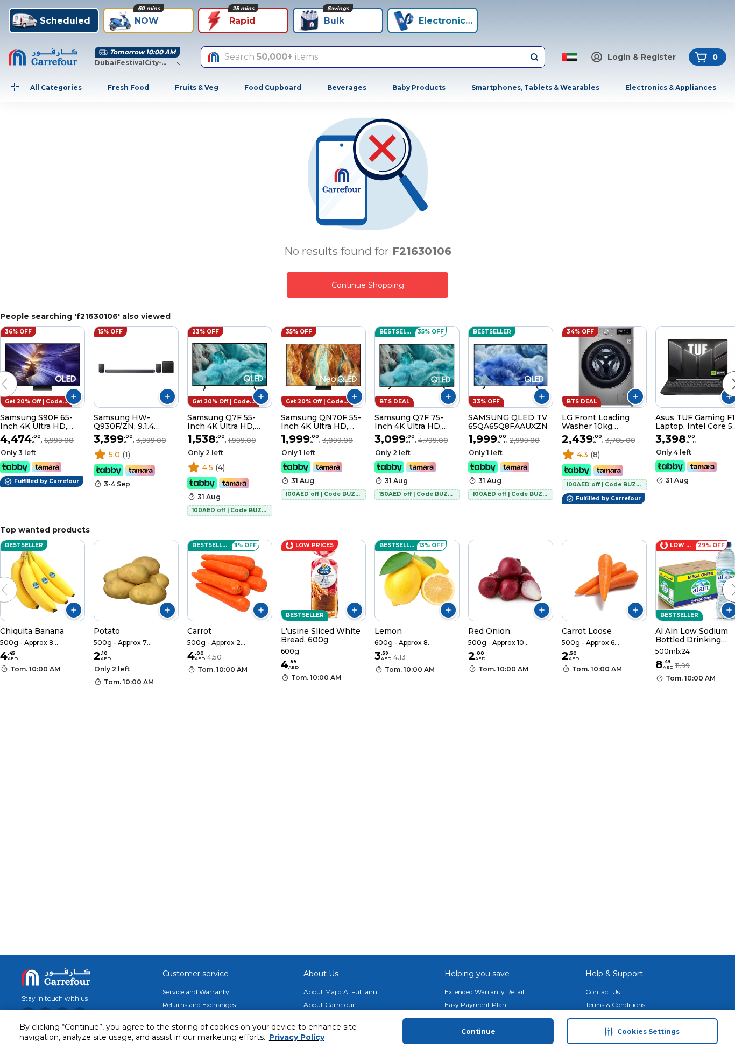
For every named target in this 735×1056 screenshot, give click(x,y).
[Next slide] (724, 373)
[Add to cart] (73, 396)
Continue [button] (478, 1031)
